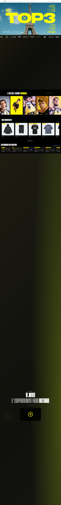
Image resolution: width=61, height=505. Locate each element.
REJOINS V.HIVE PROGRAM (30, 405)
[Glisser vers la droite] (58, 121)
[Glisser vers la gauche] (56, 121)
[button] (52, 1)
